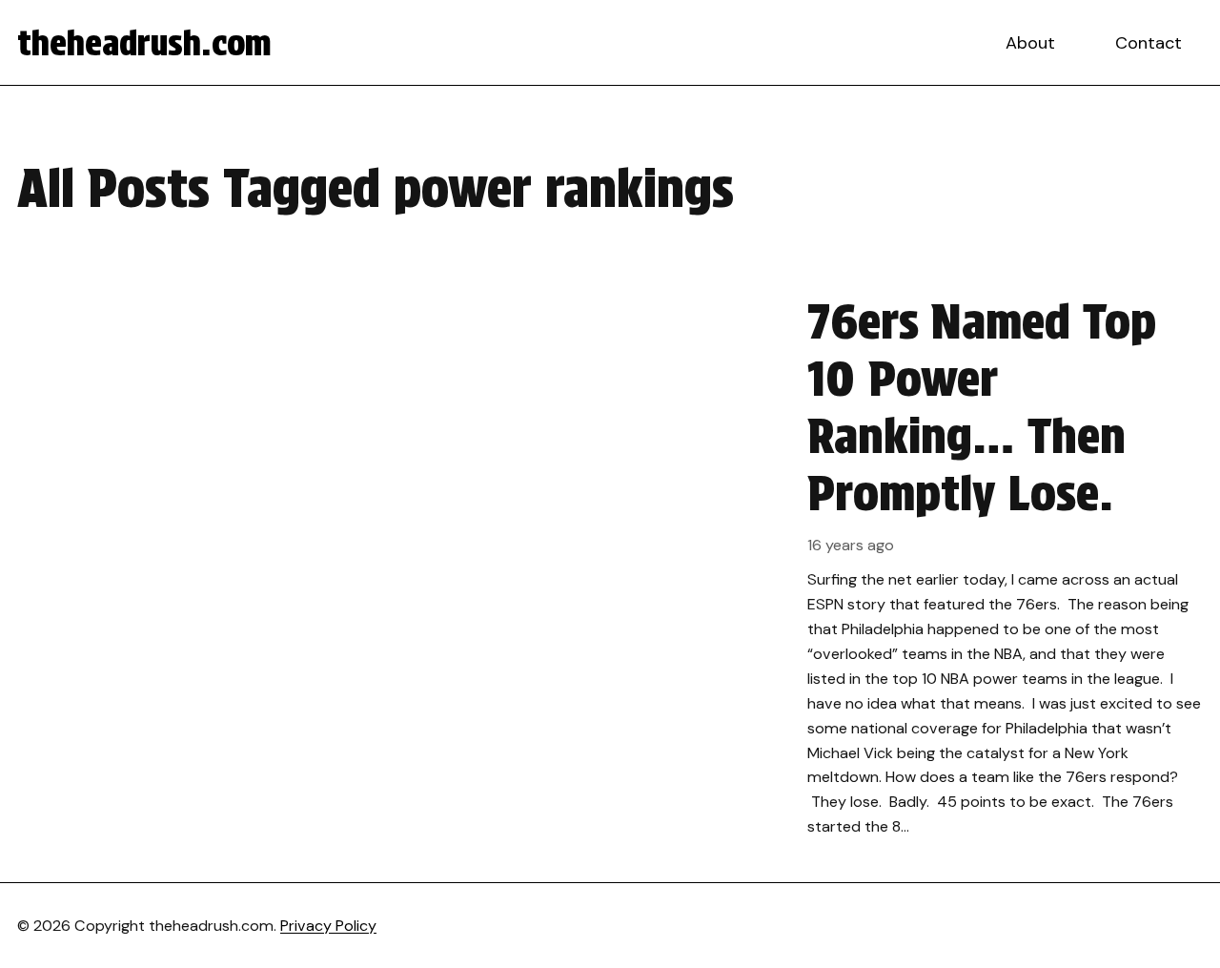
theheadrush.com (144, 43)
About (1030, 42)
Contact (1148, 42)
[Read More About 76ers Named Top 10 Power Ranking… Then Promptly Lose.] (610, 566)
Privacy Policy (328, 926)
